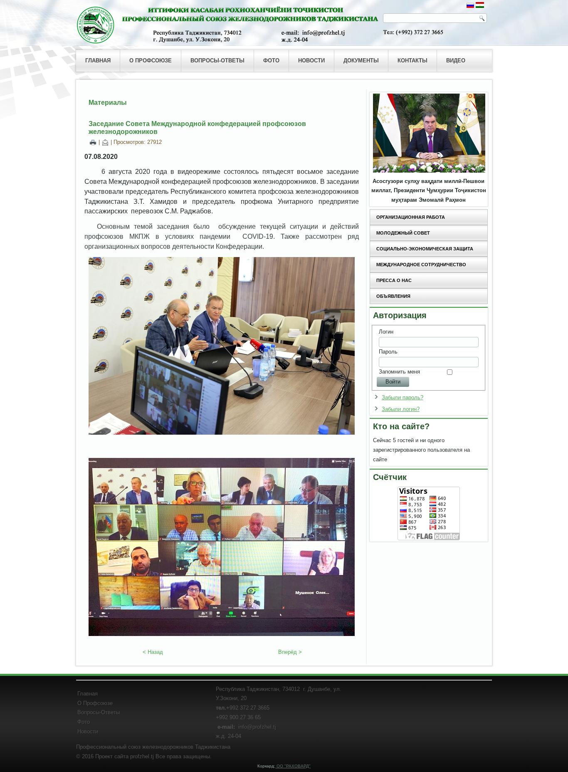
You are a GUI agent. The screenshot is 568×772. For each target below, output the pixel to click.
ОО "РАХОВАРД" (293, 766)
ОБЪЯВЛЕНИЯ (393, 296)
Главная (87, 693)
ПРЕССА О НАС (394, 280)
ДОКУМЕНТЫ (361, 60)
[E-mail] (105, 142)
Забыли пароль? (402, 397)
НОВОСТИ (311, 60)
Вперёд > (290, 652)
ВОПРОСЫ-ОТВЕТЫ (217, 60)
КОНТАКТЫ (412, 60)
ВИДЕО (455, 60)
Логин (386, 332)
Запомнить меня (399, 372)
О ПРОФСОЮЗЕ (150, 60)
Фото (83, 722)
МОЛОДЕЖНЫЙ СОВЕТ (403, 232)
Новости (87, 731)
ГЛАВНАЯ (98, 60)
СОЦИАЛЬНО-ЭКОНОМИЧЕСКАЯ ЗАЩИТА (424, 248)
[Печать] (93, 142)
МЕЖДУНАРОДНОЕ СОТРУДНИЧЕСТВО (421, 264)
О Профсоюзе (95, 703)
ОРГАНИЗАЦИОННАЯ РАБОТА (410, 217)
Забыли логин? (401, 409)
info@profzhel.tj (257, 727)
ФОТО (271, 60)
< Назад (153, 652)
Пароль (388, 352)
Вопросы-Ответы (98, 712)
